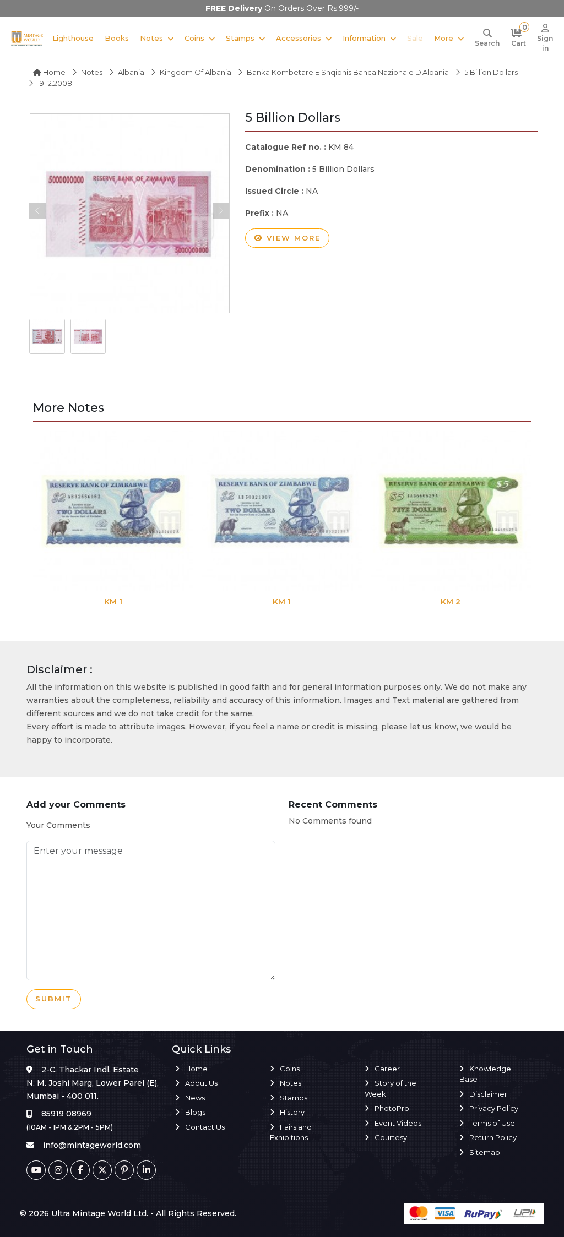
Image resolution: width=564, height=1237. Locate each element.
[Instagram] (58, 1170)
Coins (194, 38)
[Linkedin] (146, 1170)
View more (292, 237)
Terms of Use (492, 1123)
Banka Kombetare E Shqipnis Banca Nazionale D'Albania (348, 72)
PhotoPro (392, 1108)
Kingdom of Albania (195, 72)
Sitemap (484, 1152)
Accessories (298, 38)
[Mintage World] (27, 38)
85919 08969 (66, 1114)
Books (117, 38)
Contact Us (205, 1126)
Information (364, 38)
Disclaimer (488, 1093)
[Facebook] (80, 1170)
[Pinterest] (124, 1170)
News (195, 1097)
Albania (131, 72)
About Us (201, 1082)
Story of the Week (390, 1088)
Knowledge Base (485, 1074)
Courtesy (391, 1137)
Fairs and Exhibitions (291, 1132)
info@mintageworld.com (92, 1145)
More (443, 38)
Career (387, 1068)
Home (53, 72)
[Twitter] (102, 1170)
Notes (151, 38)
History (292, 1112)
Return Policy (493, 1137)
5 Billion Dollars (491, 72)
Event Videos (398, 1123)
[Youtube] (36, 1170)
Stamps (240, 38)
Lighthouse (73, 38)
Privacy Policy (493, 1108)
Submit (53, 998)
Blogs (195, 1112)
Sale (415, 38)
